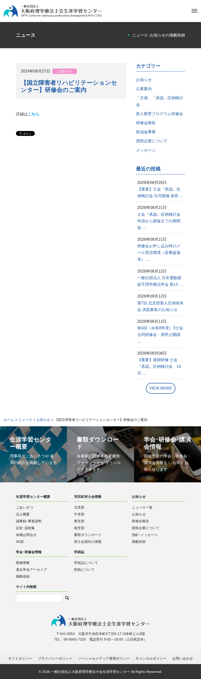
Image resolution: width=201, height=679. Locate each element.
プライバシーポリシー (55, 658)
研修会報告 (146, 123)
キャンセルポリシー (151, 658)
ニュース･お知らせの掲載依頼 (158, 35)
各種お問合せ (26, 535)
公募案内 (144, 89)
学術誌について (86, 563)
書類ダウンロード (87, 535)
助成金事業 (146, 132)
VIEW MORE (160, 388)
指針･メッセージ (145, 535)
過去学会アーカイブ (31, 570)
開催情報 (23, 563)
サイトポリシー (20, 658)
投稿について (84, 570)
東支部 (79, 521)
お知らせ (65, 71)
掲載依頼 (139, 542)
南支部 (79, 528)
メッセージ (146, 150)
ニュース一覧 (142, 507)
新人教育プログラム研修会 (159, 114)
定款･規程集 (25, 528)
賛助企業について (151, 141)
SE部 (20, 542)
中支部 (79, 514)
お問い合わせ (182, 658)
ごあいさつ (24, 507)
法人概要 (23, 514)
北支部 (79, 507)
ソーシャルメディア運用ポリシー (104, 658)
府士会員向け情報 (87, 542)
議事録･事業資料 (29, 521)
